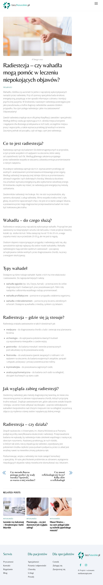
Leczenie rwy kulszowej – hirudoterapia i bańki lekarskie (13, 525)
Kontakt (6, 565)
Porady (31, 576)
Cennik (56, 561)
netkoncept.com (85, 573)
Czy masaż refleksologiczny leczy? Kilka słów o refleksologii (53, 476)
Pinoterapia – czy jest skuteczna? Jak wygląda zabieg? (37, 525)
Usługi (31, 573)
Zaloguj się (57, 565)
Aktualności (7, 87)
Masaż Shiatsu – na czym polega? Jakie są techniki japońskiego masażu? (60, 526)
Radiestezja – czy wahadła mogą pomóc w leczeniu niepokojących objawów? (32, 72)
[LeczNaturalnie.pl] (16, 8)
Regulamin (8, 569)
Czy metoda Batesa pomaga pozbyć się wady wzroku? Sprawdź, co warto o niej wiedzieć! (22, 476)
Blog (5, 573)
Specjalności (33, 561)
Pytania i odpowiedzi (37, 565)
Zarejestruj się (59, 569)
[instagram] (86, 564)
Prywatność (8, 561)
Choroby (32, 569)
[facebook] (80, 564)
